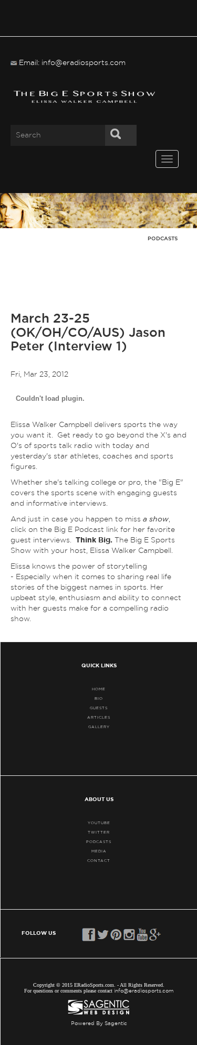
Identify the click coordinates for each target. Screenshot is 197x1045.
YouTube (99, 823)
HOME (99, 689)
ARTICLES (98, 717)
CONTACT (98, 860)
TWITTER (99, 832)
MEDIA (99, 851)
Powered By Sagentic (99, 1023)
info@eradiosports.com (144, 991)
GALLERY (99, 727)
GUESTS (99, 708)
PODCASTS (98, 842)
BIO (99, 698)
